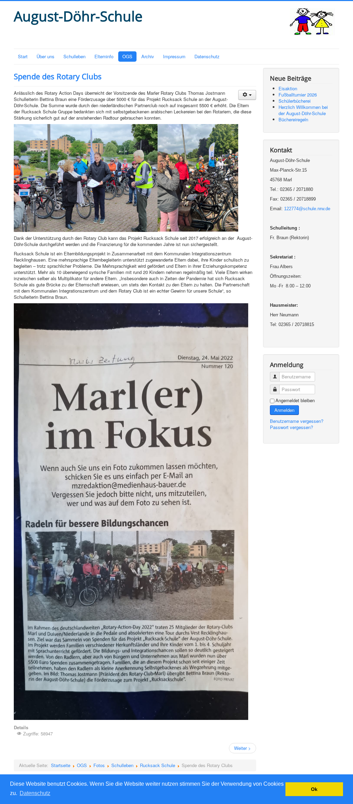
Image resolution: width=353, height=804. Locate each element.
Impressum (174, 56)
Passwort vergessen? (291, 427)
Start (23, 56)
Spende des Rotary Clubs (58, 76)
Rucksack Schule (157, 765)
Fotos (99, 765)
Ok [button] (314, 789)
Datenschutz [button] (35, 793)
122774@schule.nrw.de (307, 208)
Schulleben (74, 56)
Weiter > (242, 748)
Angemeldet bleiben (295, 400)
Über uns (45, 56)
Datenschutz (207, 56)
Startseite (60, 765)
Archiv (147, 56)
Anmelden (284, 410)
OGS (127, 56)
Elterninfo (103, 56)
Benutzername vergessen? (296, 421)
